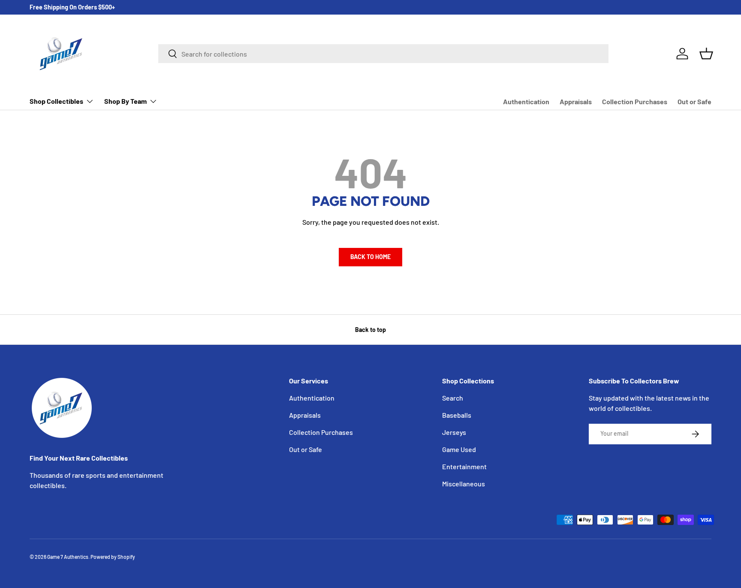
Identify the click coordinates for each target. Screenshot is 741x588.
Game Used (459, 449)
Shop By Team (125, 101)
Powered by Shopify (112, 557)
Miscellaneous (463, 483)
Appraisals (576, 101)
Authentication (526, 101)
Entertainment (464, 466)
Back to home (370, 256)
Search (452, 398)
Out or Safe (694, 101)
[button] (706, 53)
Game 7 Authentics (67, 557)
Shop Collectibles (56, 101)
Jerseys (454, 432)
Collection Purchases (634, 101)
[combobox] (383, 53)
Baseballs (456, 415)
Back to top (370, 329)
